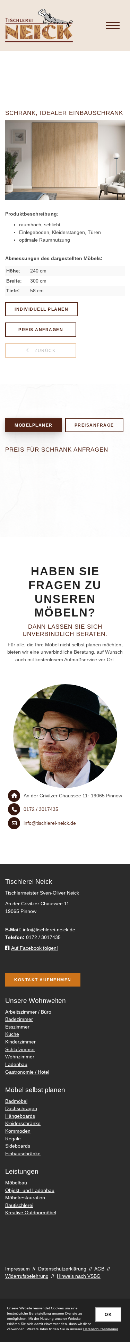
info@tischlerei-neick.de (50, 823)
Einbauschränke (23, 1153)
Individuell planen (41, 309)
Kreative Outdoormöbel (30, 1212)
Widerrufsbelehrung (27, 1276)
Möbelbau (16, 1182)
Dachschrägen (21, 1108)
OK (108, 1314)
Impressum (17, 1269)
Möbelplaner (34, 425)
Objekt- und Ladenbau (29, 1190)
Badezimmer (19, 1019)
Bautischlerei (19, 1205)
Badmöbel (16, 1101)
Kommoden (18, 1131)
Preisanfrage (94, 425)
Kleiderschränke (23, 1123)
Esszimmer (17, 1027)
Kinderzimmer (20, 1042)
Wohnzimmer (19, 1056)
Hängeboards (20, 1116)
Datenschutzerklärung (62, 1269)
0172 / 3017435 (41, 809)
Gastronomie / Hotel (27, 1072)
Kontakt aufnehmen (42, 980)
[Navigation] (113, 26)
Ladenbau (16, 1064)
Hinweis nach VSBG (79, 1276)
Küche (12, 1034)
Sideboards (17, 1146)
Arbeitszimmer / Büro (28, 1012)
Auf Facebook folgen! (34, 948)
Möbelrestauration (25, 1197)
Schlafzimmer (20, 1049)
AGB (99, 1269)
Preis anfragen (40, 329)
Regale (13, 1138)
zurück (44, 350)
